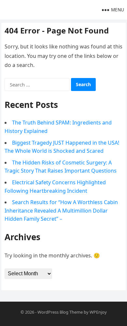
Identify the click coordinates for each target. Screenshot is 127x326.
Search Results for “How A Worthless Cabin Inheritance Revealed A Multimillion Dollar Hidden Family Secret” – (61, 210)
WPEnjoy (98, 312)
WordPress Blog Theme (60, 312)
